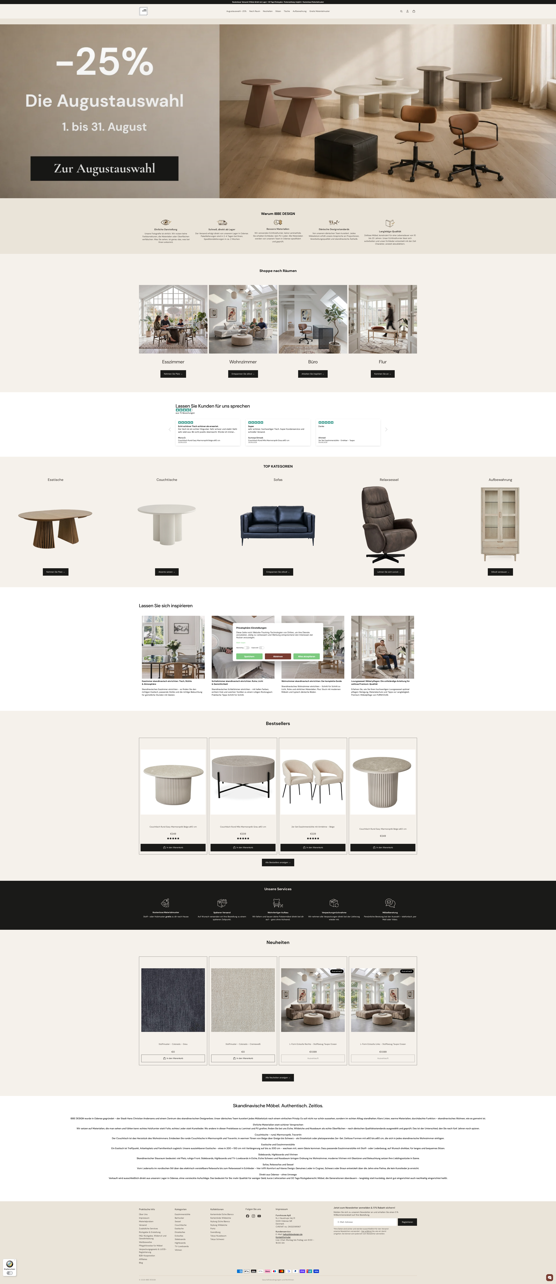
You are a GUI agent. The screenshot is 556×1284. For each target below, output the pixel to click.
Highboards (180, 1243)
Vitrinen (178, 1250)
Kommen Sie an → (382, 374)
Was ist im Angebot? (542, 1270)
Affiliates (143, 1259)
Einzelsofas (180, 1232)
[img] (279, 410)
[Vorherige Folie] (145, 782)
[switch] (10, 1273)
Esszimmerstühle (182, 1214)
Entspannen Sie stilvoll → (278, 572)
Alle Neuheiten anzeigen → (278, 1077)
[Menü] (14, 1260)
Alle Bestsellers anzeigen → (278, 862)
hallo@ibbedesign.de (292, 1234)
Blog (141, 1262)
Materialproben (146, 1221)
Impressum (144, 1218)
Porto (212, 1228)
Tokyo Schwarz (217, 1239)
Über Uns (143, 1214)
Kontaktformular (283, 1237)
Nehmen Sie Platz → (173, 374)
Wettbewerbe (145, 1242)
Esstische (179, 1228)
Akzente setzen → (167, 572)
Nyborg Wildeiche (218, 1225)
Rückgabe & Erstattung (150, 1232)
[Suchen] (401, 11)
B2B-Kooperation (147, 1255)
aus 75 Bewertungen (185, 413)
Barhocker (179, 1218)
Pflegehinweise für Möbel (150, 1245)
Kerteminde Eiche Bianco (222, 1214)
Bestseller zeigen (543, 1264)
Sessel (178, 1221)
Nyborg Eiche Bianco (220, 1221)
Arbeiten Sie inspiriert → (313, 374)
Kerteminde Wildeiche (220, 1218)
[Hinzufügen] (201, 810)
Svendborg (215, 1232)
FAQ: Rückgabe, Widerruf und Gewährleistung (152, 1237)
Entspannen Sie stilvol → (243, 374)
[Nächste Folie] (201, 782)
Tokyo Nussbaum (218, 1235)
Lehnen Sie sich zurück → (389, 572)
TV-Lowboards (182, 1246)
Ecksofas (179, 1235)
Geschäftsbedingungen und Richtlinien (278, 1280)
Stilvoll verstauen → (500, 572)
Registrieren (407, 1222)
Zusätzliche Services (148, 1228)
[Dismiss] (550, 1257)
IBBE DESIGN (151, 1280)
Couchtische (180, 1225)
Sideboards (180, 1239)
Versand (143, 1225)
